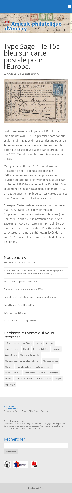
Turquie (57, 378)
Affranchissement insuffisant (18, 343)
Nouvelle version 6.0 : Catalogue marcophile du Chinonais (30, 297)
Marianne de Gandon (30, 354)
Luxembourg (11, 354)
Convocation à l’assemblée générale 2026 (23, 289)
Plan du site (9, 406)
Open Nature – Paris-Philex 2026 (19, 305)
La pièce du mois (30, 73)
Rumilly (42, 372)
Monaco (9, 366)
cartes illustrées (12, 349)
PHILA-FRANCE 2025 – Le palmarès (20, 320)
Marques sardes (50, 360)
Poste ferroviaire (13, 372)
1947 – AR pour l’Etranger (15, 312)
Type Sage (10, 384)
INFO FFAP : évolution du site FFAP (19, 262)
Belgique (49, 343)
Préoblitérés (29, 372)
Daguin (26, 349)
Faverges (56, 349)
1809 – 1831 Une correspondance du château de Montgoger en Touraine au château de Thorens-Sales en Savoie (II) (33, 272)
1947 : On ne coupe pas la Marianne (20, 281)
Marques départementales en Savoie (22, 360)
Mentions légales (11, 408)
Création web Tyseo (36, 488)
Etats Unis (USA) (41, 349)
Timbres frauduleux (24, 378)
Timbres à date (44, 378)
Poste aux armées (43, 366)
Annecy (38, 343)
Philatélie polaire (23, 366)
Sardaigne (53, 372)
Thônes (8, 378)
